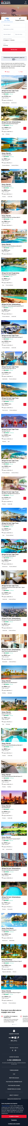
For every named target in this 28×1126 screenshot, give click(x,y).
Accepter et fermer (14, 1116)
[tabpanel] (14, 38)
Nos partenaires (5, 1105)
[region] (14, 1112)
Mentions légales (14, 1078)
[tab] (7, 19)
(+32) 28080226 (14, 1060)
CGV (14, 1074)
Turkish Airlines (14, 1070)
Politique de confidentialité (14, 1081)
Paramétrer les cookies (14, 1089)
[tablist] (14, 19)
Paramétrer (14, 1120)
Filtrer (8, 71)
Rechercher (14, 49)
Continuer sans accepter (14, 1123)
